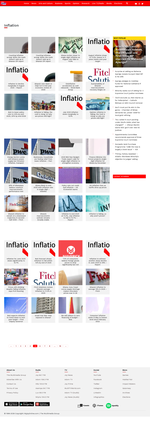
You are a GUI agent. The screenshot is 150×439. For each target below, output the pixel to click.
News (33, 3)
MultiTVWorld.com (72, 388)
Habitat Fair (127, 379)
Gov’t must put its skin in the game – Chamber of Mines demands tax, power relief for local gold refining (127, 111)
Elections (118, 3)
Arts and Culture (46, 3)
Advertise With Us (14, 379)
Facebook (98, 379)
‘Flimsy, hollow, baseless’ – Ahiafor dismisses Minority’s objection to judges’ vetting (127, 156)
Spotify (114, 405)
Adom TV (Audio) (72, 393)
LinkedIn (97, 393)
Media (109, 3)
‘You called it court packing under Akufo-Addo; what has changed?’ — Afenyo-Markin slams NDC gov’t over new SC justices (127, 125)
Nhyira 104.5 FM (42, 397)
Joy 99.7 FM (41, 375)
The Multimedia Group (16, 375)
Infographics (99, 397)
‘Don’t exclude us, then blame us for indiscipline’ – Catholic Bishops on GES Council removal (129, 100)
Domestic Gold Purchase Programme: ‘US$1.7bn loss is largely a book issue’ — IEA (127, 147)
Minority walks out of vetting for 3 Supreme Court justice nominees (129, 92)
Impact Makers (129, 384)
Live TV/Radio (98, 3)
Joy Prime (69, 384)
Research (85, 3)
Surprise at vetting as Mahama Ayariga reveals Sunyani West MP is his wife (129, 74)
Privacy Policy (12, 393)
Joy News (69, 375)
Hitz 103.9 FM (41, 384)
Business (58, 3)
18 (60, 346)
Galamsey (127, 388)
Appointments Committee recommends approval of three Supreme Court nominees (128, 137)
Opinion (76, 3)
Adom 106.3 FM (42, 379)
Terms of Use (12, 388)
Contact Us (11, 384)
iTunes (100, 405)
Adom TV (68, 379)
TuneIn (85, 405)
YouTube (97, 375)
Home (26, 3)
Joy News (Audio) (72, 397)
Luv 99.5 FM (41, 393)
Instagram (98, 388)
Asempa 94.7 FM (43, 388)
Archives (126, 393)
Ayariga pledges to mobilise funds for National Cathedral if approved (128, 83)
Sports (67, 3)
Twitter (96, 384)
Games (125, 375)
